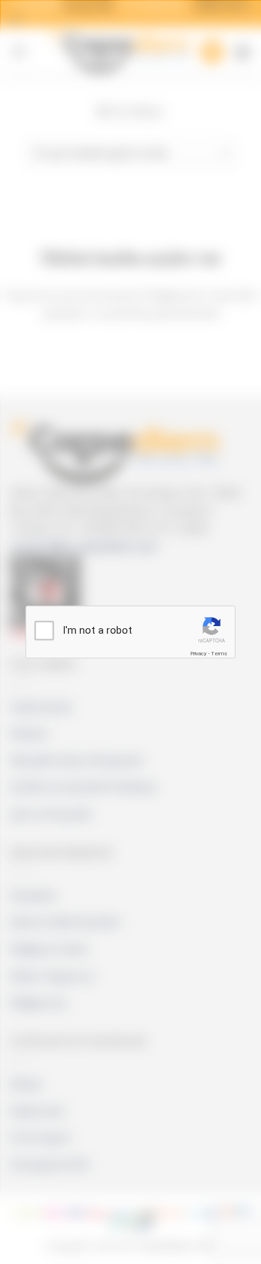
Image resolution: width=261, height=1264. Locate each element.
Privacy (198, 653)
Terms (219, 653)
